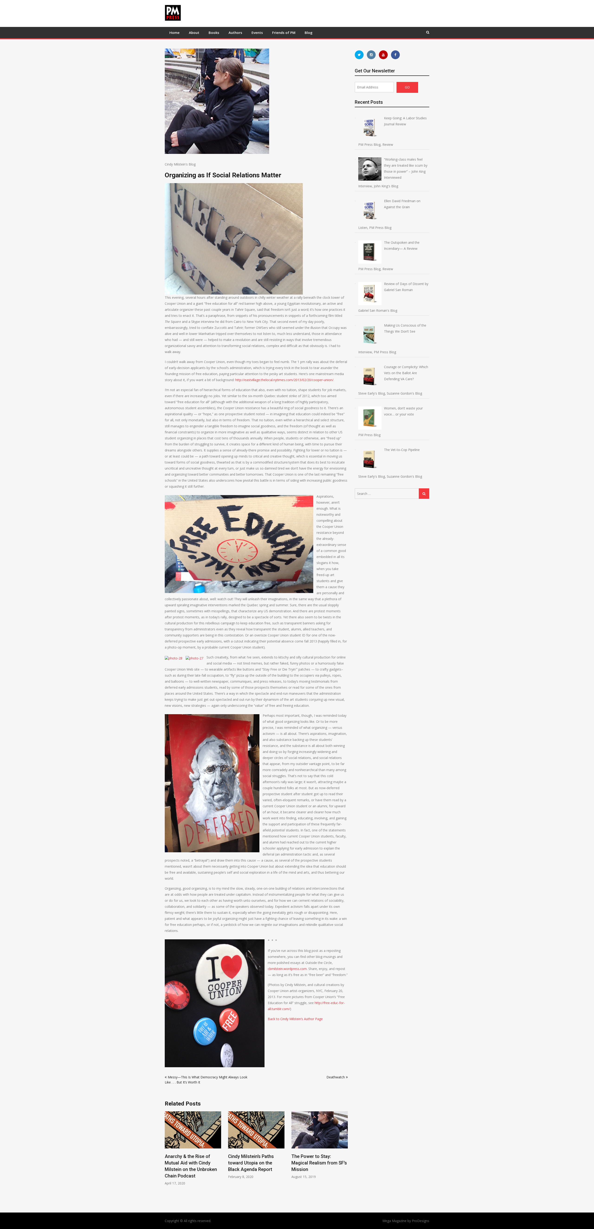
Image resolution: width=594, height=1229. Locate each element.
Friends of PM (283, 32)
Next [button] (345, 1157)
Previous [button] (168, 1157)
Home (174, 32)
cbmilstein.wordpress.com (287, 968)
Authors (235, 32)
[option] (193, 1145)
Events (257, 32)
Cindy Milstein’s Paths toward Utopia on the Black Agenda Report (187, 1163)
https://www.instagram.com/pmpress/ (371, 54)
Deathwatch (335, 1077)
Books (214, 32)
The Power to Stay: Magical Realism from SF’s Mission (256, 1163)
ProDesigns (420, 1221)
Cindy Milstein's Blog (180, 164)
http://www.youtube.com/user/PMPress (383, 54)
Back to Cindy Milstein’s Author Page (295, 1019)
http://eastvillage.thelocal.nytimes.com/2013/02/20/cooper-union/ (284, 380)
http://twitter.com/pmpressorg (359, 54)
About (194, 32)
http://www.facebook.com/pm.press (395, 54)
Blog (309, 32)
